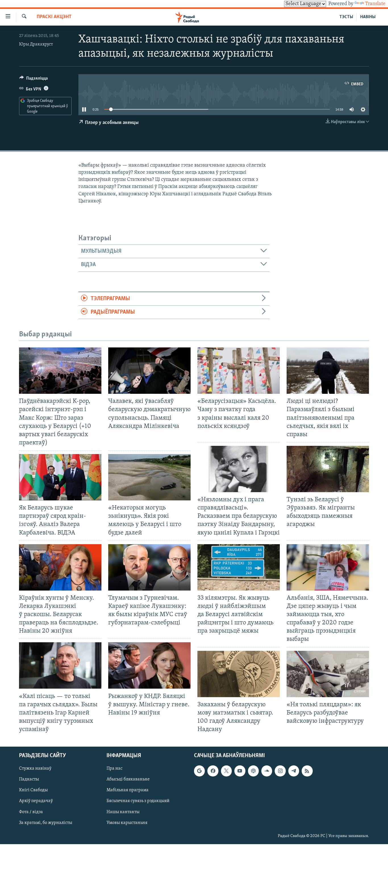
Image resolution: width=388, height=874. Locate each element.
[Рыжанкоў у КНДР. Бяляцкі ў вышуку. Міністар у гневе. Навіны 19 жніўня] (149, 665)
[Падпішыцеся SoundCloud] (266, 770)
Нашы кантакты (123, 812)
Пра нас (114, 768)
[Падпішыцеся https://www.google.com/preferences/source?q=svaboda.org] (199, 770)
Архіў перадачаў (36, 801)
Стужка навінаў (35, 768)
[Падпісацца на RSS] (307, 770)
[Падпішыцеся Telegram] (293, 770)
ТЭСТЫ (346, 17)
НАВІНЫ (368, 17)
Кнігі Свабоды (33, 790)
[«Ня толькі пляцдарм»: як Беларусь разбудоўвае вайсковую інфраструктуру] (328, 674)
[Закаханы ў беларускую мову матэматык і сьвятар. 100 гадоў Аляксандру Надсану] (238, 674)
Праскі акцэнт (54, 17)
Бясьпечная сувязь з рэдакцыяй (138, 801)
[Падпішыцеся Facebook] (212, 770)
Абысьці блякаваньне (128, 779)
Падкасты (29, 779)
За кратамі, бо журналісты (45, 823)
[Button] (33, 79)
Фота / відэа (31, 812)
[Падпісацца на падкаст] (253, 770)
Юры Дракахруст (36, 44)
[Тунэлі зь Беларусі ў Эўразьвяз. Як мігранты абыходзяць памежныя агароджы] (328, 469)
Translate (375, 4)
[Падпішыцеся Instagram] (280, 770)
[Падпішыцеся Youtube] (239, 770)
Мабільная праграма (128, 790)
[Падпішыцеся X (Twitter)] (226, 770)
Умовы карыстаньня (127, 823)
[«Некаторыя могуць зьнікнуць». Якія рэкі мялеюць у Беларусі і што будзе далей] (149, 477)
